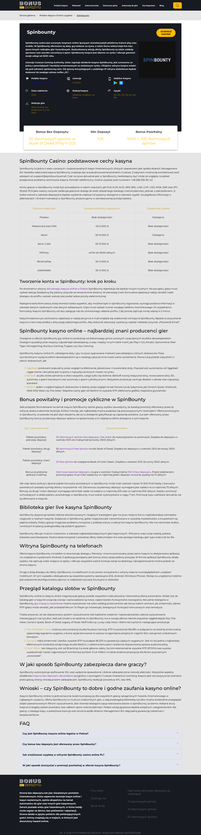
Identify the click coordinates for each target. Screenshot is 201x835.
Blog (162, 5)
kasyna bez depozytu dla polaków (53, 675)
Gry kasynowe (148, 5)
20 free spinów (64, 461)
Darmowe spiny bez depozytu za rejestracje (149, 792)
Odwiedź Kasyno (166, 32)
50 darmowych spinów (142, 817)
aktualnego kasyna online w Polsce (67, 288)
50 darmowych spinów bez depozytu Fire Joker (84, 437)
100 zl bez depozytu (139, 472)
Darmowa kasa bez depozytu (73, 472)
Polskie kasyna (61, 5)
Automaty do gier (130, 5)
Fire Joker (97, 790)
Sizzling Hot (98, 798)
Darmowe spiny (110, 5)
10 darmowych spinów (142, 801)
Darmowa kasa (92, 5)
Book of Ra (98, 806)
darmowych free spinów (74, 448)
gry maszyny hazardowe (48, 603)
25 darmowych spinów (142, 809)
